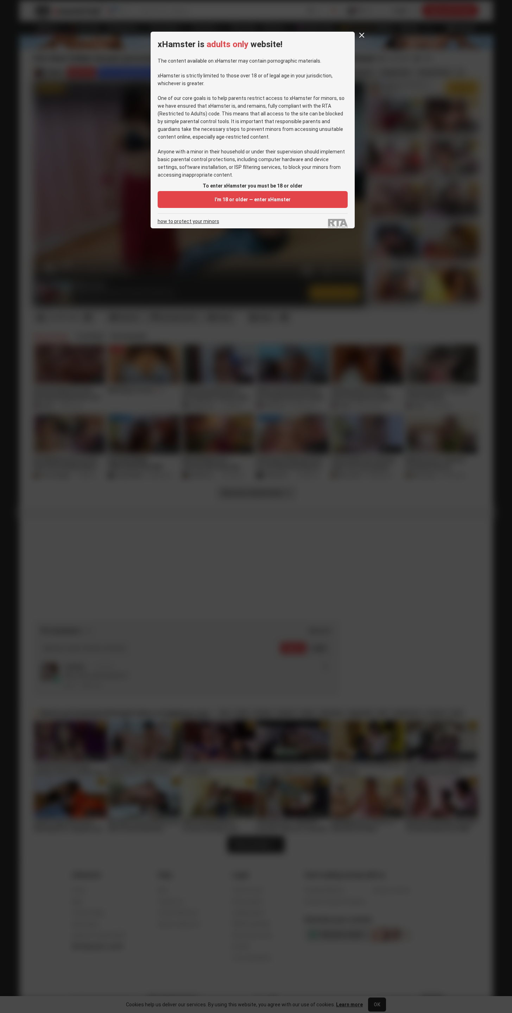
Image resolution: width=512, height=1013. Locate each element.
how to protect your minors (188, 221)
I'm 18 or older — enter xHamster (253, 199)
